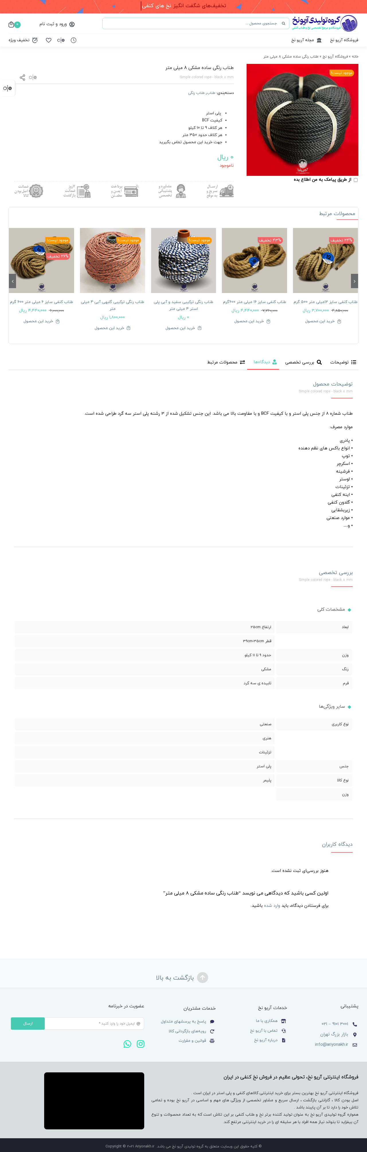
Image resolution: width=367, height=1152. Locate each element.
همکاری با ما (267, 1021)
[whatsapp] (127, 1044)
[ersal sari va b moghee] (219, 186)
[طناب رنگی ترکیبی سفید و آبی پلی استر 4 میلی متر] (183, 260)
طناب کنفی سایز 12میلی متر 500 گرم (326, 302)
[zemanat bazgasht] (76, 186)
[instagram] (140, 1044)
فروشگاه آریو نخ (335, 56)
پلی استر (264, 766)
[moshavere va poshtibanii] (171, 186)
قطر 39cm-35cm (257, 641)
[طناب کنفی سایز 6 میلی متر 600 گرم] (41, 260)
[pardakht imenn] (124, 186)
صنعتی (265, 724)
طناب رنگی (196, 93)
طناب (211, 93)
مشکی (266, 669)
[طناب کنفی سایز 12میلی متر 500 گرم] (325, 260)
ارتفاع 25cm (261, 627)
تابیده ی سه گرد (257, 683)
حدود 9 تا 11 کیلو (258, 655)
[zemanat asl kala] (28, 186)
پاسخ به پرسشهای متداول (183, 1021)
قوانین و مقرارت (192, 1040)
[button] (354, 281)
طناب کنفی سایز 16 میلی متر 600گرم (254, 302)
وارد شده (272, 906)
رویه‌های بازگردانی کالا (187, 1031)
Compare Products (7, 88)
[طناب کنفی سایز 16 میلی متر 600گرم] (254, 260)
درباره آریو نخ (265, 1040)
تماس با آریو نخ (263, 1030)
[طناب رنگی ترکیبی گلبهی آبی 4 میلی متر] (112, 260)
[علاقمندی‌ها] (48, 40)
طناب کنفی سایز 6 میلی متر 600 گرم (41, 302)
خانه (355, 56)
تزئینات (265, 752)
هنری (267, 738)
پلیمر (267, 780)
